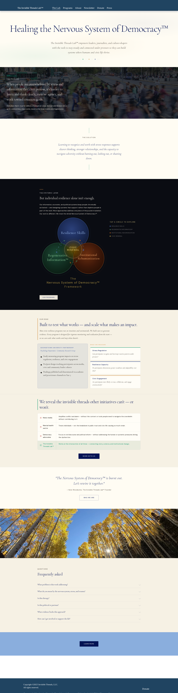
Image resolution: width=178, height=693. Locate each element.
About (78, 8)
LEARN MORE (89, 644)
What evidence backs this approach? (51, 612)
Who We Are (89, 498)
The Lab (56, 8)
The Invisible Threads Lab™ (30, 8)
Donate (100, 8)
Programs (68, 8)
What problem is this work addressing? (52, 584)
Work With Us (89, 456)
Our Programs (49, 297)
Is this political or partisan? (48, 605)
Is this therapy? (43, 598)
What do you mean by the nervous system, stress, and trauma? (61, 591)
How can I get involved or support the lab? (53, 619)
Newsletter (89, 8)
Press (109, 8)
